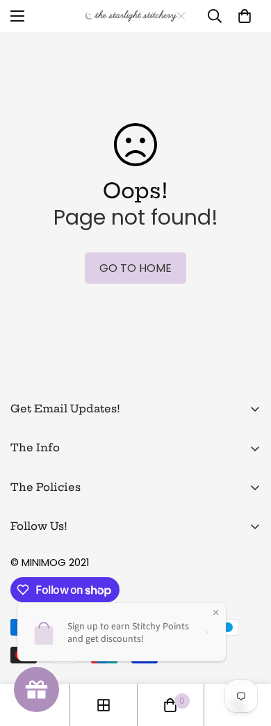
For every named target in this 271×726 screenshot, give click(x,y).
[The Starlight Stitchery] (135, 16)
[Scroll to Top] (246, 652)
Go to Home (135, 268)
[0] (245, 16)
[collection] (103, 705)
